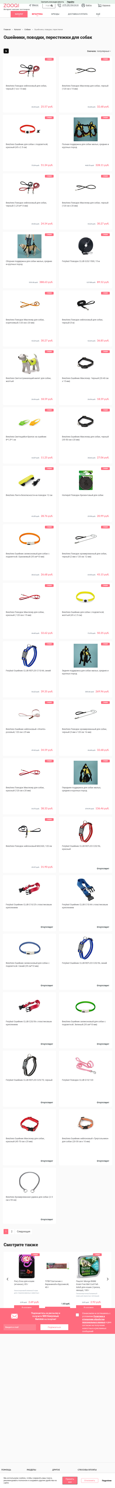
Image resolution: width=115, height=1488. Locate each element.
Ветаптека (37, 14)
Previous (8, 1284)
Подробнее (106, 1481)
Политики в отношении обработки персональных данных (93, 1319)
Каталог (19, 14)
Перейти (70, 2)
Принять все (70, 1480)
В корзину (29, 109)
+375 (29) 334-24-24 (70, 5)
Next (108, 1282)
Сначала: (91, 51)
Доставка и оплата (77, 14)
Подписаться (54, 1327)
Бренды (55, 14)
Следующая (23, 1231)
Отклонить (89, 1480)
